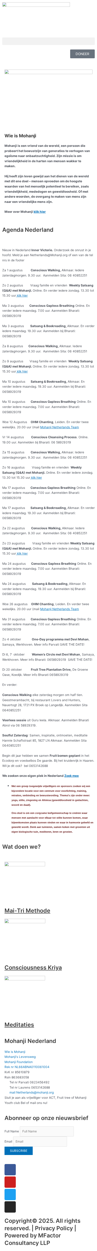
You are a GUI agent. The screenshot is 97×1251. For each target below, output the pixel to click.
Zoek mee (71, 776)
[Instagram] (10, 1207)
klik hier (40, 211)
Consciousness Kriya (33, 967)
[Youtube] (10, 1182)
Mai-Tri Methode (27, 910)
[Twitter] (10, 1194)
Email (8, 1141)
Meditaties (19, 1024)
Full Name (12, 1131)
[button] (48, 41)
